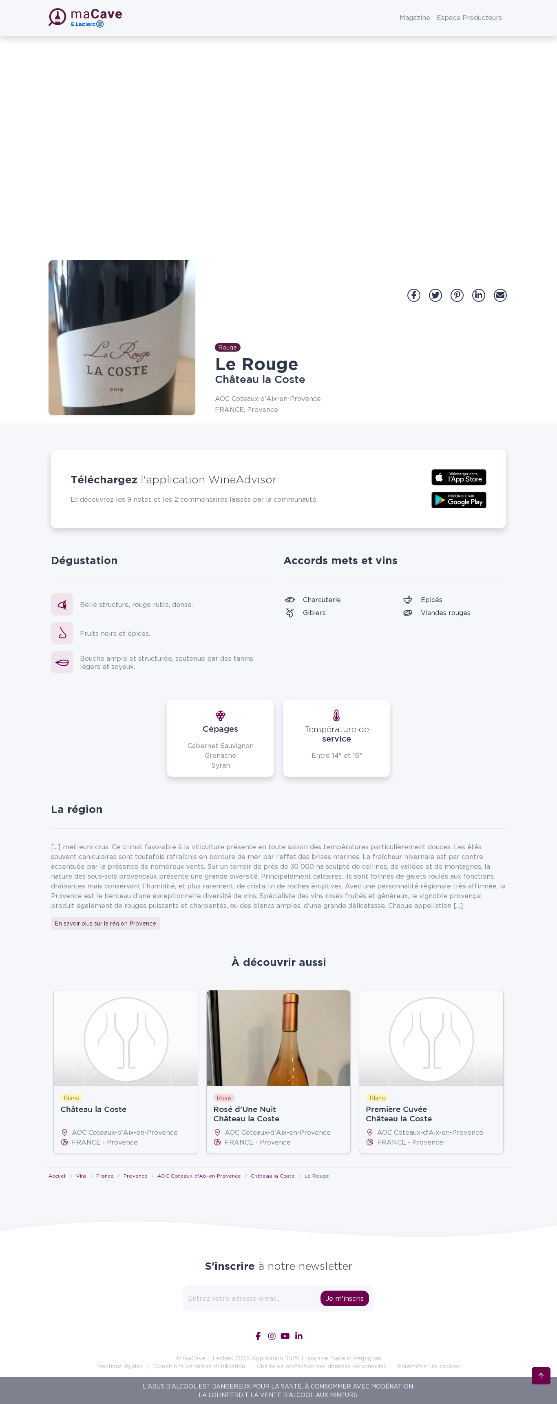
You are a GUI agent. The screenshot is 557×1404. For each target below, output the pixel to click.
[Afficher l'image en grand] (122, 337)
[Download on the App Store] (458, 476)
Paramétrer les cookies (429, 1366)
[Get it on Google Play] (458, 499)
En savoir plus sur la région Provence (105, 923)
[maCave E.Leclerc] (86, 18)
